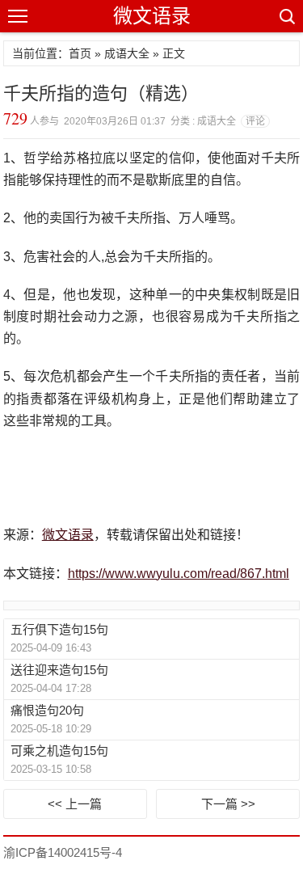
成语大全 (126, 53)
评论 (255, 121)
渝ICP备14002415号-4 (62, 852)
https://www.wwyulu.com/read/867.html (178, 573)
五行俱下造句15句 (59, 629)
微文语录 (152, 16)
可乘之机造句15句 (59, 750)
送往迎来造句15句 (59, 670)
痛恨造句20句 (47, 710)
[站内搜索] (286, 16)
